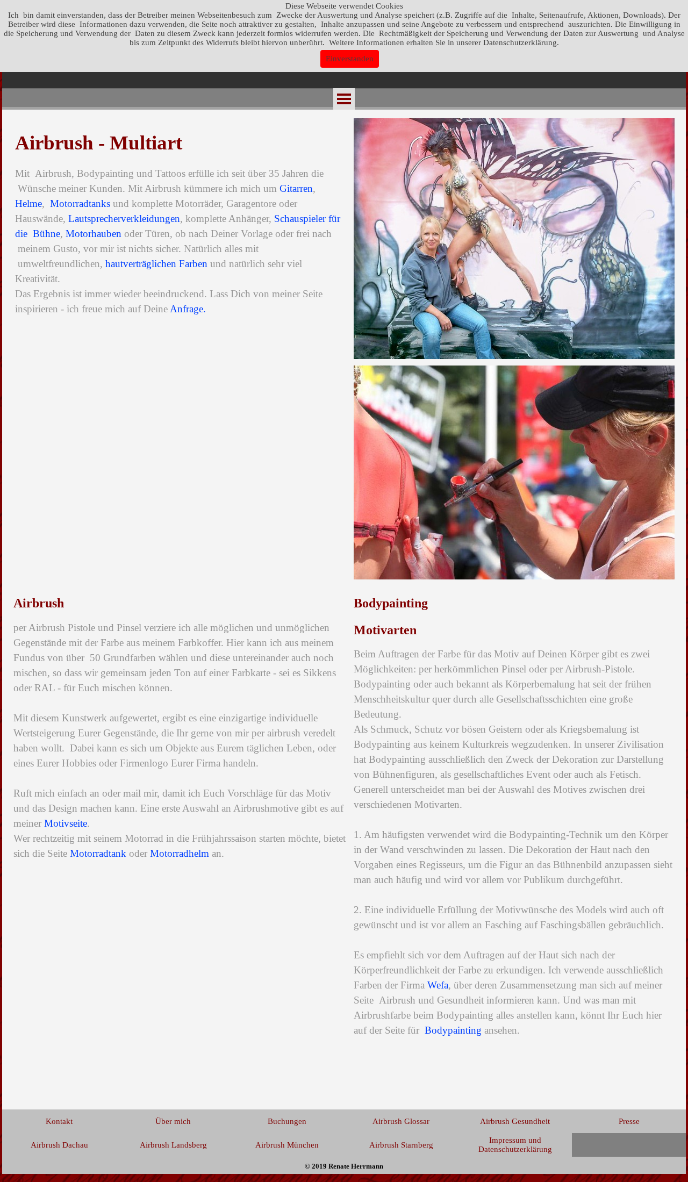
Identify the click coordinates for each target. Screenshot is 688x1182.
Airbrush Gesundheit (515, 1121)
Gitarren (296, 188)
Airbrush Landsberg (173, 1145)
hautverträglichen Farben (156, 263)
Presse (629, 1121)
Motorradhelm (179, 853)
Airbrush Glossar (400, 1121)
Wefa (437, 985)
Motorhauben (93, 233)
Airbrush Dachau (59, 1145)
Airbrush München (287, 1145)
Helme (28, 203)
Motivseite (65, 823)
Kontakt (59, 1121)
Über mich (173, 1121)
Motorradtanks (80, 203)
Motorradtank (98, 853)
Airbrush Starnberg (401, 1145)
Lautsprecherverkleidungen (124, 218)
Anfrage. (188, 308)
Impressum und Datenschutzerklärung (515, 1145)
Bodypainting (453, 1030)
